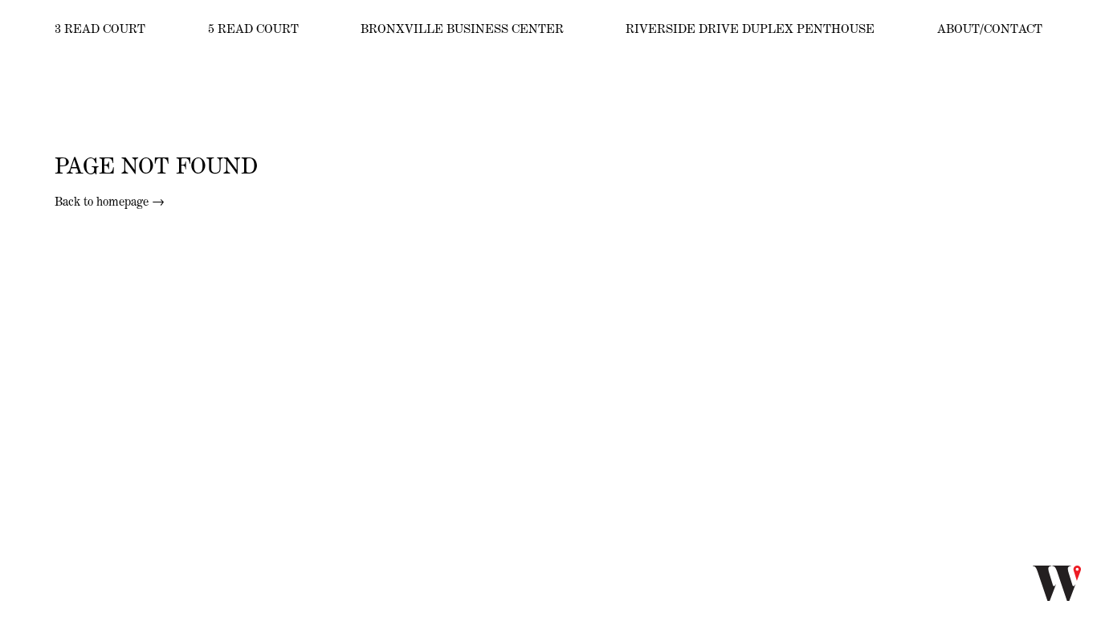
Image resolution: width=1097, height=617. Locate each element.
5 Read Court (253, 28)
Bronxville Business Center (462, 28)
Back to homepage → (110, 201)
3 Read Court (100, 28)
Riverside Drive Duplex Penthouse (750, 28)
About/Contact (989, 28)
